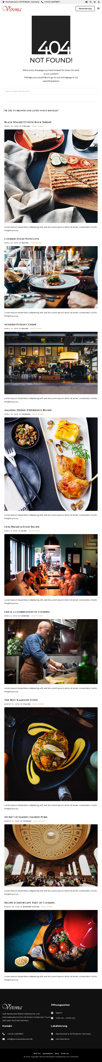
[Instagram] (91, 2)
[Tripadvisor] (95, 2)
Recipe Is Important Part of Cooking (29, 902)
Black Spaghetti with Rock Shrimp (27, 122)
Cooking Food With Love (21, 239)
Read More (37, 126)
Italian (26, 126)
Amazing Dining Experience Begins (28, 410)
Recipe (25, 243)
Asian (24, 531)
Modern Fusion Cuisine (20, 324)
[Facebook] (86, 2)
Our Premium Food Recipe (22, 527)
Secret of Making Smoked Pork (25, 817)
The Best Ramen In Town (21, 700)
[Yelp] (99, 2)
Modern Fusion (31, 907)
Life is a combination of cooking (27, 612)
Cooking (26, 414)
